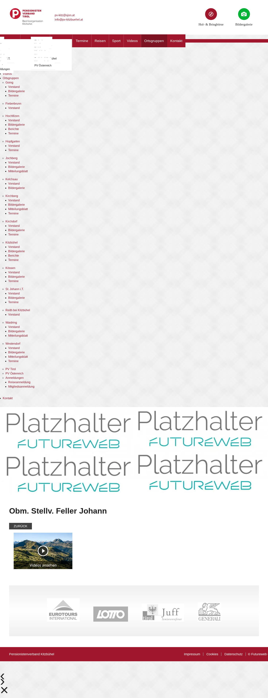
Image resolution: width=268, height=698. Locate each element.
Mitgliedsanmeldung (21, 386)
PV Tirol (10, 369)
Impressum (192, 654)
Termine (82, 41)
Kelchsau (11, 179)
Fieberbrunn (13, 103)
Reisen (100, 41)
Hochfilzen (12, 115)
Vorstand (14, 86)
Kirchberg (11, 196)
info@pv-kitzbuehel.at (69, 19)
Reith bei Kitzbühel (17, 310)
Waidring (11, 322)
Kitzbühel (11, 242)
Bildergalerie (16, 91)
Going (9, 82)
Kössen (10, 268)
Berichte (13, 129)
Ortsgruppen (154, 41)
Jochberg (11, 158)
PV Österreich (42, 65)
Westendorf (12, 343)
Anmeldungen (14, 377)
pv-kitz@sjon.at (65, 15)
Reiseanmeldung (19, 382)
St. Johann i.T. (14, 289)
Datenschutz (233, 654)
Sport (116, 41)
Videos (132, 41)
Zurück (20, 526)
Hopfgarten (12, 141)
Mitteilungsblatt (18, 171)
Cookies (212, 654)
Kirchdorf (11, 221)
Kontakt (176, 41)
